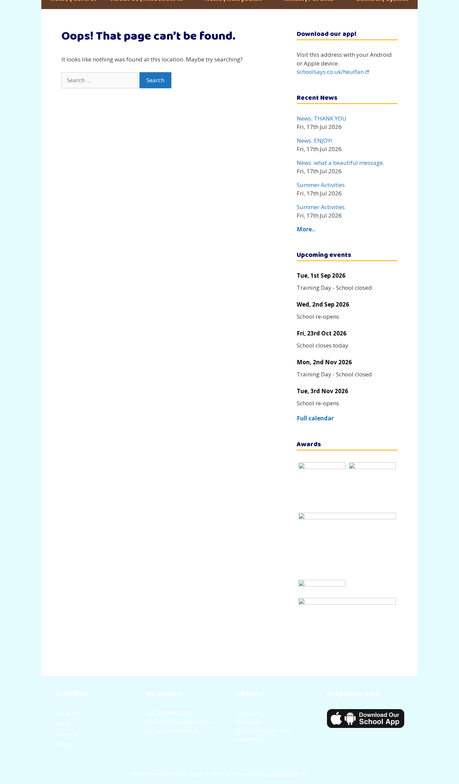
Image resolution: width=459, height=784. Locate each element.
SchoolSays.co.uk (281, 773)
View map (249, 739)
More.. (306, 229)
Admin (196, 773)
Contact (65, 744)
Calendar (67, 734)
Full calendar (315, 418)
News (62, 723)
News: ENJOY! (314, 140)
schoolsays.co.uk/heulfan (330, 72)
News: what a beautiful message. (340, 163)
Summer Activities (321, 185)
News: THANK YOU (321, 118)
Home (63, 713)
